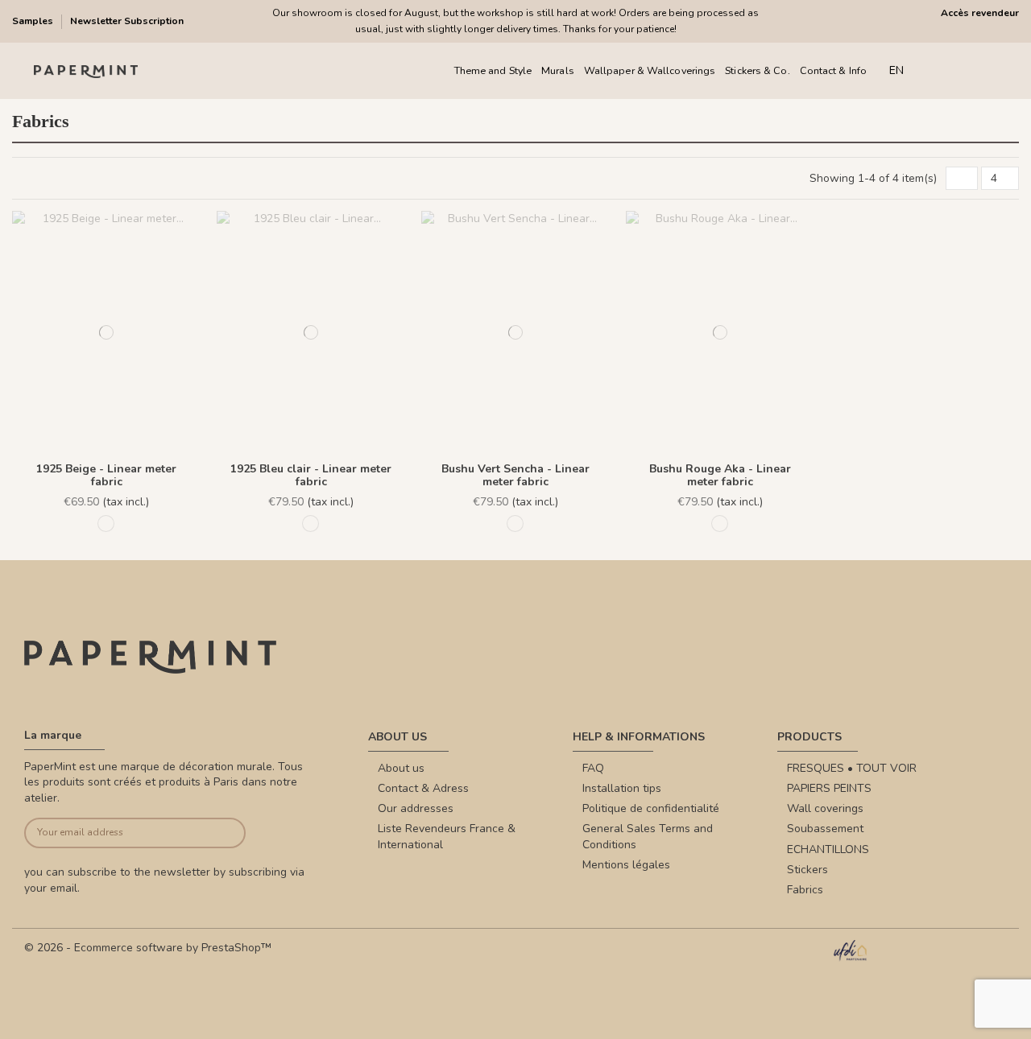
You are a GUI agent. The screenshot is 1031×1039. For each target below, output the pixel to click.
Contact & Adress (423, 788)
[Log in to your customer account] (966, 71)
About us (401, 768)
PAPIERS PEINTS (829, 788)
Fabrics (805, 889)
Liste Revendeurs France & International (447, 836)
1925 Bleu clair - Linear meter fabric (310, 475)
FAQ (593, 768)
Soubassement (825, 828)
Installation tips (621, 788)
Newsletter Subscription (127, 20)
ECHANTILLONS (828, 849)
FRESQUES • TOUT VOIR (852, 768)
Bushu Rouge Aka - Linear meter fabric (720, 475)
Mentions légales (626, 864)
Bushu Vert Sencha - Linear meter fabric (515, 475)
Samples (34, 20)
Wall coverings (825, 808)
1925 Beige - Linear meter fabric (106, 475)
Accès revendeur (980, 12)
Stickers (807, 869)
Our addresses (415, 808)
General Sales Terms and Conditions (647, 836)
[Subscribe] (222, 833)
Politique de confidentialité (650, 808)
